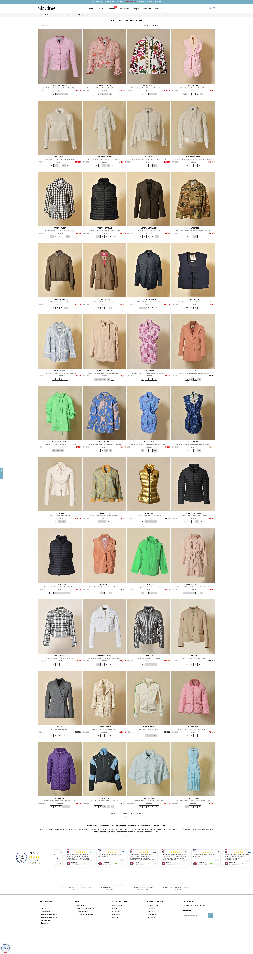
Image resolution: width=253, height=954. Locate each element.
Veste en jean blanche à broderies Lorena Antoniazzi (104, 658)
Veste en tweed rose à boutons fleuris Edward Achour (59, 88)
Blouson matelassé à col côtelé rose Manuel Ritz (193, 729)
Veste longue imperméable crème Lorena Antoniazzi (104, 159)
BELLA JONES (104, 584)
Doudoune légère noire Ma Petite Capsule (193, 515)
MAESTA (193, 370)
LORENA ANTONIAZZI (60, 157)
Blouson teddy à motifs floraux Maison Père (104, 515)
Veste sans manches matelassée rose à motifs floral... (148, 373)
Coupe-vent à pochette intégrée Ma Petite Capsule (104, 373)
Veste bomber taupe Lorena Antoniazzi (60, 302)
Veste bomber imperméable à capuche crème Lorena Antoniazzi (193, 159)
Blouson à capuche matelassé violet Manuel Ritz (59, 800)
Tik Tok (203, 905)
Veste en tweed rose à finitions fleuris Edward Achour (104, 88)
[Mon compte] (205, 8)
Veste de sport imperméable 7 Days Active (104, 800)
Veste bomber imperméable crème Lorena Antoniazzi (149, 159)
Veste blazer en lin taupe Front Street (104, 302)
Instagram (185, 905)
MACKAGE (149, 513)
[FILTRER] (1, 477)
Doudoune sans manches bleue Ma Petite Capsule (60, 587)
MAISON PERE (104, 513)
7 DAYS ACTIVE (104, 798)
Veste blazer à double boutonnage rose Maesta (193, 373)
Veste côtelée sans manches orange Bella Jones (104, 587)
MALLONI (193, 655)
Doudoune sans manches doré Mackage (149, 515)
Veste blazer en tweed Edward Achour (104, 729)
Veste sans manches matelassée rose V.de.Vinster (193, 88)
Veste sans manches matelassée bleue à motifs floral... (148, 444)
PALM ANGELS (148, 727)
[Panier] (213, 9)
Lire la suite (126, 836)
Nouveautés (181, 25)
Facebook (194, 905)
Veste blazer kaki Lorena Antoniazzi (149, 230)
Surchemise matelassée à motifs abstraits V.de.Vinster (104, 444)
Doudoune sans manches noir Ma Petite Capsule (104, 230)
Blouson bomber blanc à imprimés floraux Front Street (148, 88)
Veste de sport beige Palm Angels (149, 729)
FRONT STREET (148, 85)
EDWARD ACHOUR (60, 85)
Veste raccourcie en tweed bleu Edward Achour (149, 800)
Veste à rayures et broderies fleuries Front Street (60, 373)
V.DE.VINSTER (193, 85)
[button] (201, 9)
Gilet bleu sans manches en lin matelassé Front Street (193, 302)
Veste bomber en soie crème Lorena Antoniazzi (60, 159)
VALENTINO (60, 513)
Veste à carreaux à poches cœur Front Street (59, 230)
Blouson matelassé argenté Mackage (148, 658)
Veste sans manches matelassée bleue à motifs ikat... (193, 444)
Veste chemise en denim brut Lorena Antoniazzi (149, 302)
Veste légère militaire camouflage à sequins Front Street (193, 230)
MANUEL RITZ (193, 727)
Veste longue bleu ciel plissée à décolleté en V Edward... (193, 800)
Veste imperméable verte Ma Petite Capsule (149, 587)
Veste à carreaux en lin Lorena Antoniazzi (59, 658)
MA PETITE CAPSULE (104, 228)
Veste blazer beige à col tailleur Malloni (193, 658)
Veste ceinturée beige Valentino (60, 515)
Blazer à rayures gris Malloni (60, 729)
